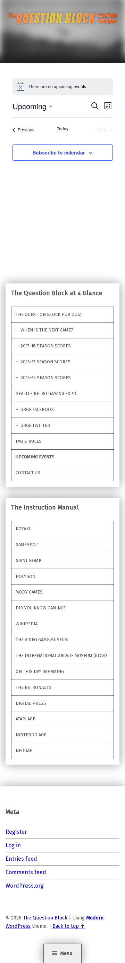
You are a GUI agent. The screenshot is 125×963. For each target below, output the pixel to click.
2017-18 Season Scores (45, 345)
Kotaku (24, 528)
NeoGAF (24, 750)
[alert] (62, 86)
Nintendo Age (31, 734)
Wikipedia (27, 623)
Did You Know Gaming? (41, 607)
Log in (13, 845)
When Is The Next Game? (46, 330)
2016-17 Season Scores (45, 361)
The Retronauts (34, 687)
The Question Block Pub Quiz (48, 314)
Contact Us (28, 472)
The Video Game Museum (42, 639)
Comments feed (26, 872)
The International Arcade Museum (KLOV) (61, 655)
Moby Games (29, 592)
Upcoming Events (35, 456)
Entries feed (21, 859)
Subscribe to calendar (59, 152)
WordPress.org (25, 885)
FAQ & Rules (29, 441)
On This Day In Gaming (40, 671)
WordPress (18, 926)
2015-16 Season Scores (45, 377)
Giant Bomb (29, 560)
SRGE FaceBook (37, 409)
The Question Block (45, 918)
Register (16, 832)
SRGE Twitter (35, 425)
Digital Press (31, 703)
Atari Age (25, 718)
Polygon (25, 576)
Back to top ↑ (68, 926)
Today (62, 128)
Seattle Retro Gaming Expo (46, 393)
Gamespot (27, 544)
